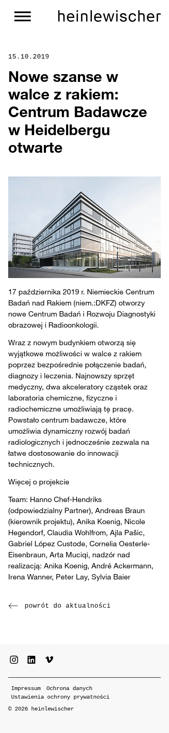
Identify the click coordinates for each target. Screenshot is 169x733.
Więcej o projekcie (38, 481)
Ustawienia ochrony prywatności (60, 697)
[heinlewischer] (109, 16)
